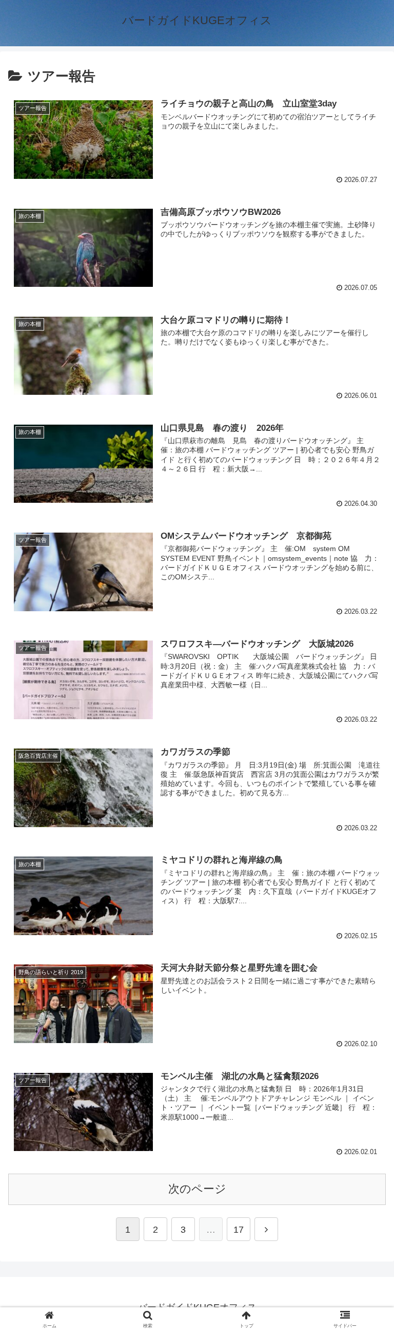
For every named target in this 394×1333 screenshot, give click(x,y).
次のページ (197, 1188)
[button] (366, 1013)
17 (238, 1230)
